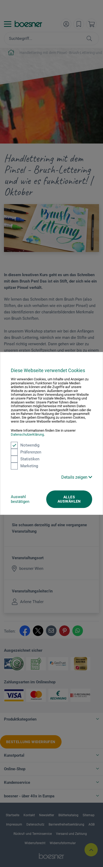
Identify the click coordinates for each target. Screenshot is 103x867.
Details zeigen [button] (74, 477)
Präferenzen (30, 452)
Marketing (29, 466)
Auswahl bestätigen (20, 499)
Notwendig (29, 445)
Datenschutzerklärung (27, 434)
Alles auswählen (69, 499)
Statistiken (29, 459)
